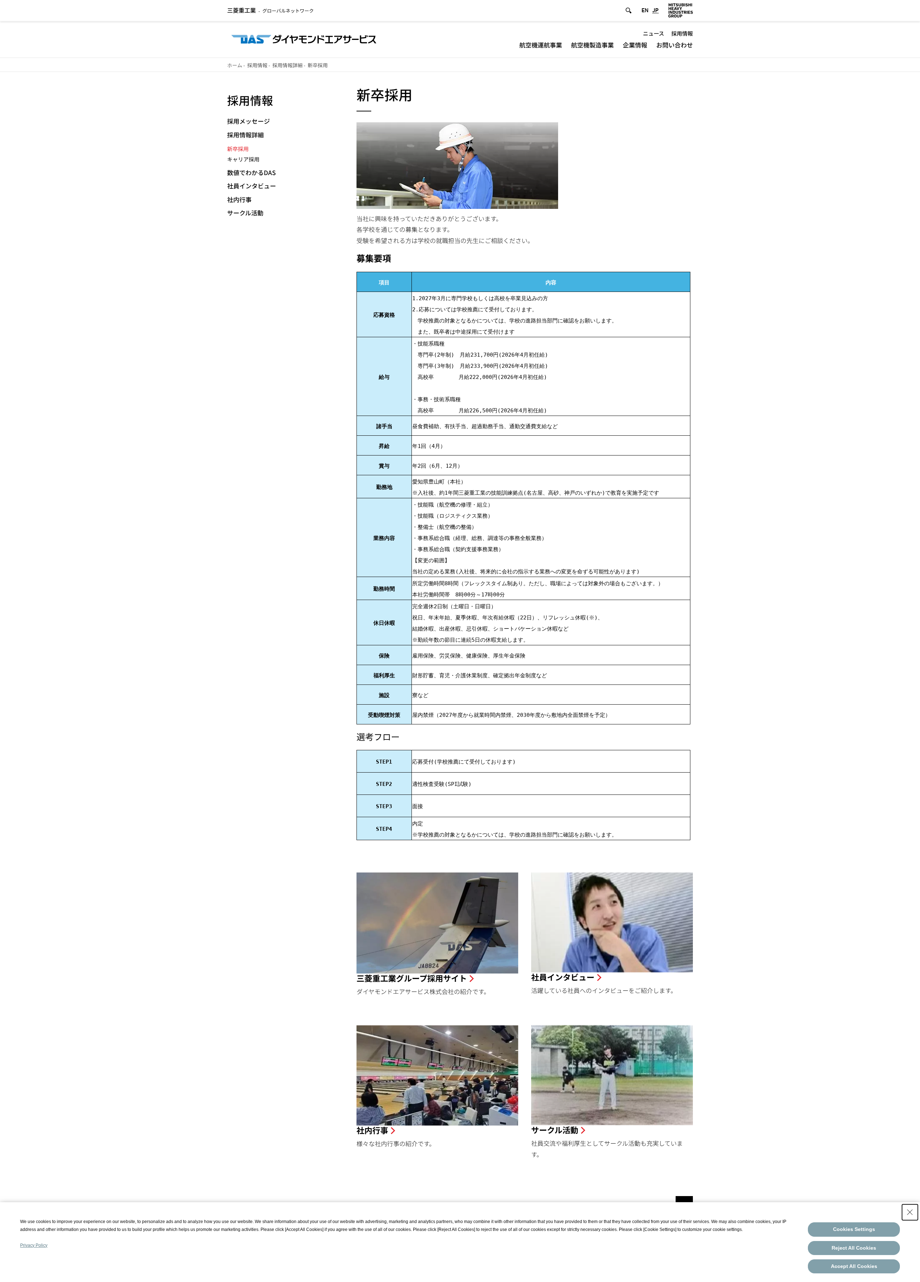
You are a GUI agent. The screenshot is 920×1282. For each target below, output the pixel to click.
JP (655, 10)
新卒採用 (238, 148)
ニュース (653, 33)
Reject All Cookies (854, 1248)
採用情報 (682, 33)
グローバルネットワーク (270, 10)
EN (645, 10)
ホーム (234, 65)
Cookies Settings (854, 1229)
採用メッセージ (248, 120)
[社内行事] (437, 1075)
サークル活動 (245, 212)
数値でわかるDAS (251, 172)
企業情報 (635, 44)
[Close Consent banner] (910, 1212)
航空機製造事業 (592, 44)
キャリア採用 (243, 159)
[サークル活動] (612, 1075)
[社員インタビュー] (612, 922)
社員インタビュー (251, 185)
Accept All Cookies (854, 1266)
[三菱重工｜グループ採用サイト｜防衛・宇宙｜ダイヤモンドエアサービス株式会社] (437, 923)
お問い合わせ (674, 44)
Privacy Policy (33, 1245)
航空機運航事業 (540, 44)
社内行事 (239, 199)
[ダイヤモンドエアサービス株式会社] (304, 38)
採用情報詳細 (287, 65)
